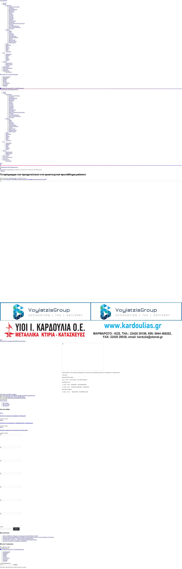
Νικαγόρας (11, 17)
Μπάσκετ (8, 29)
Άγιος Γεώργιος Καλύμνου (15, 27)
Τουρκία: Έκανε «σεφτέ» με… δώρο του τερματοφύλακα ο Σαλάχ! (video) (20, 539)
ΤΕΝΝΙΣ (5, 82)
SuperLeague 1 (9, 63)
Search (1, 526)
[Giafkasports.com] (9, 89)
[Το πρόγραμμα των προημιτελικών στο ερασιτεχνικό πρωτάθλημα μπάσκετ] (91, 240)
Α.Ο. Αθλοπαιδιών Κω (14, 26)
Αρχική (4, 3)
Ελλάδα (4, 61)
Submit (15, 564)
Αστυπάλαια (11, 22)
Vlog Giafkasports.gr (7, 68)
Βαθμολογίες (6, 67)
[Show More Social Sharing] (45, 179)
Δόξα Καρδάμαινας (13, 9)
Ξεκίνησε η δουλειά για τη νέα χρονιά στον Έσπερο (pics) (14, 430)
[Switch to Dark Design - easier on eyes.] (0, 163)
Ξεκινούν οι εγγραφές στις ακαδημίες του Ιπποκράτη (13, 415)
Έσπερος (11, 38)
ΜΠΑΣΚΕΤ (5, 78)
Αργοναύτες (11, 18)
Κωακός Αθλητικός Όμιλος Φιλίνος (17, 23)
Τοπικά (4, 4)
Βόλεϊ (7, 46)
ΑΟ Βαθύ (11, 19)
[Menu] (0, 166)
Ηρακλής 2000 (12, 40)
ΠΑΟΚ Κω (11, 12)
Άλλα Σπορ (8, 51)
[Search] (0, 164)
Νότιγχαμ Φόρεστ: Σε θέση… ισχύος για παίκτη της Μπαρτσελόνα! (18, 538)
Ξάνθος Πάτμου (12, 21)
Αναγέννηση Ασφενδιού (14, 6)
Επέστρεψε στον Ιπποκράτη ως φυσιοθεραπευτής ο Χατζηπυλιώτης (16, 423)
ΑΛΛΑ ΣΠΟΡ (6, 83)
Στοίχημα (8, 65)
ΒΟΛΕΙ (4, 80)
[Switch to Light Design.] (2, 163)
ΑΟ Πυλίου (11, 8)
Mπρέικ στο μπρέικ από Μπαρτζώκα (16, 396)
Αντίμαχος (11, 14)
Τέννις (7, 50)
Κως (4, 52)
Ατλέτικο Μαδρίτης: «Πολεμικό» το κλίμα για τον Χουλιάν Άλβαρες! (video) (20, 535)
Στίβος (7, 44)
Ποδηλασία (8, 45)
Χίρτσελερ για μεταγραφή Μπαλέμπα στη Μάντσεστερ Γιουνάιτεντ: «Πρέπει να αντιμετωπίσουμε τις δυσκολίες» (28, 537)
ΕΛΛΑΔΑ (5, 84)
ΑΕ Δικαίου (11, 35)
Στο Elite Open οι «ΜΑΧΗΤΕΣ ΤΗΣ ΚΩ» (16, 398)
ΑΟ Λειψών (11, 28)
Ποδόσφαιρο (9, 5)
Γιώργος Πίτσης (12, 178)
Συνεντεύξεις (9, 72)
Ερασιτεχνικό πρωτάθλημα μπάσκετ (8, 394)
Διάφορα (8, 47)
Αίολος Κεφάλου (12, 36)
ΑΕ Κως (10, 13)
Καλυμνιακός (12, 10)
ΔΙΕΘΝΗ (5, 85)
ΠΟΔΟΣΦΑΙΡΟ (6, 76)
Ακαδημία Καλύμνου (13, 37)
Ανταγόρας (11, 24)
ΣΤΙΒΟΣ (5, 79)
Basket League (9, 64)
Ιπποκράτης (11, 33)
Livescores (5, 69)
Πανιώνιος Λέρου (13, 41)
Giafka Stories (6, 70)
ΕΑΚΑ (10, 32)
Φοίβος (10, 31)
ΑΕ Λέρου (11, 15)
